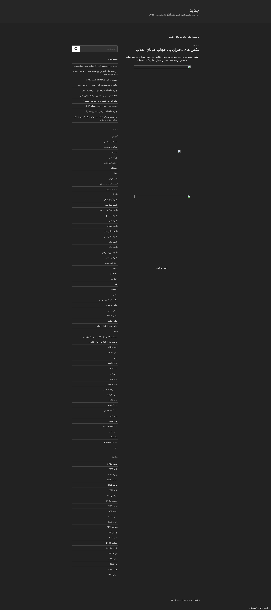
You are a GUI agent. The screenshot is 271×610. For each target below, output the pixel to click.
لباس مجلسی (112, 352)
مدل (116, 358)
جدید (194, 10)
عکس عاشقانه (112, 315)
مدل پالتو (114, 373)
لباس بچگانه (113, 347)
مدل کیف (114, 416)
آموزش (115, 136)
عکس (115, 294)
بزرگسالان (113, 157)
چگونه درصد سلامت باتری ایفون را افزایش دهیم (98, 85)
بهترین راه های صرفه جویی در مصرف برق (100, 90)
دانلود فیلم (113, 242)
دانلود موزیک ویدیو (110, 252)
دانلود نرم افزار (111, 257)
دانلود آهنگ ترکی (111, 200)
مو (116, 447)
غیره (116, 331)
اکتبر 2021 (113, 490)
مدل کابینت (113, 405)
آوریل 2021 (113, 506)
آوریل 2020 (113, 569)
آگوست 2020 (112, 548)
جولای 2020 (113, 553)
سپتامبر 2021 (112, 495)
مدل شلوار (113, 400)
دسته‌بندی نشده (111, 263)
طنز (116, 284)
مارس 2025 (112, 464)
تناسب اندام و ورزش (109, 184)
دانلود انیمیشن (112, 215)
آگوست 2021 (112, 501)
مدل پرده (114, 379)
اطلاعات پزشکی (111, 141)
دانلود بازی (113, 221)
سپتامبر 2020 (112, 543)
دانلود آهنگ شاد (111, 205)
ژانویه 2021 (113, 522)
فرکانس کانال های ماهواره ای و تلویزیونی (100, 337)
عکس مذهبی (112, 321)
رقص (115, 268)
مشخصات (113, 437)
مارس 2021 (112, 511)
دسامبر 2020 (112, 527)
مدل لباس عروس (110, 426)
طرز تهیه (114, 278)
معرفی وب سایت (110, 442)
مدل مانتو (114, 431)
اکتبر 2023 (113, 469)
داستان (115, 194)
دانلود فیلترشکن (111, 236)
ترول (115, 173)
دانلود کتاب (113, 247)
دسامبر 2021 (112, 480)
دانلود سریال (112, 226)
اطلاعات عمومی (111, 147)
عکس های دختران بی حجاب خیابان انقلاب (168, 49)
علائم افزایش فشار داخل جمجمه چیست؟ (100, 101)
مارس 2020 (112, 574)
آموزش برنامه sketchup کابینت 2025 (102, 80)
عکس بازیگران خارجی (108, 300)
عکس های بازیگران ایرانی (107, 326)
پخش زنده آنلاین (111, 163)
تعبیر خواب (113, 178)
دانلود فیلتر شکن (111, 231)
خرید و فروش (112, 189)
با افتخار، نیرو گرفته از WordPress (185, 600)
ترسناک (114, 168)
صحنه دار (114, 273)
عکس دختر (113, 310)
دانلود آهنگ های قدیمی (108, 210)
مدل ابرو (114, 368)
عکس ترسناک (112, 305)
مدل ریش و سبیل (110, 389)
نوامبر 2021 (113, 485)
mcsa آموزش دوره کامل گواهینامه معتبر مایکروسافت (95, 66)
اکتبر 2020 (113, 537)
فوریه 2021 (113, 516)
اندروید (115, 152)
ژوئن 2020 (113, 559)
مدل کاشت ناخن (111, 410)
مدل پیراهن (113, 384)
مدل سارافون (112, 394)
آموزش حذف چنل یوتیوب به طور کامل (101, 106)
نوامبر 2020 (113, 532)
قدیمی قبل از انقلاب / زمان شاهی (103, 342)
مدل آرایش (113, 363)
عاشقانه (114, 289)
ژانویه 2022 (113, 474)
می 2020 (114, 564)
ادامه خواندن (162, 268)
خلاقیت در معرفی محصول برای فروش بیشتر (99, 95)
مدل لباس (113, 421)
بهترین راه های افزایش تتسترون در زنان (101, 111)
